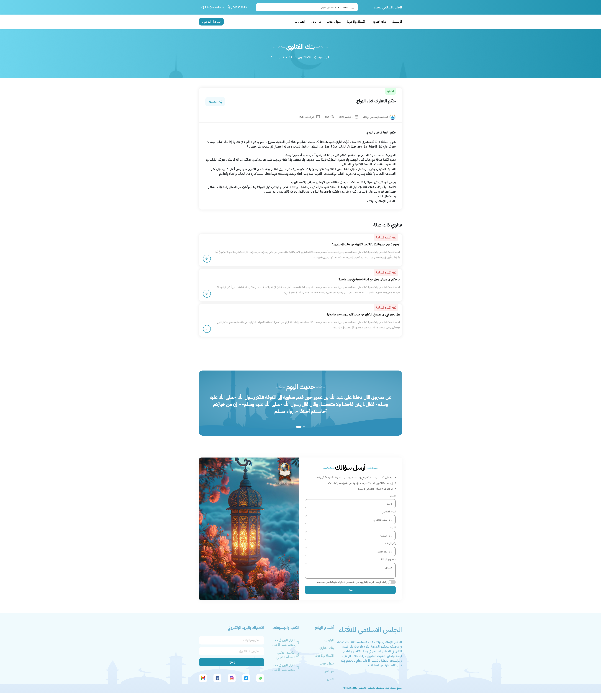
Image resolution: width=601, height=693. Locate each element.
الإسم (393, 496)
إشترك (232, 662)
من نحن (316, 21)
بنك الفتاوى (379, 21)
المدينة (393, 527)
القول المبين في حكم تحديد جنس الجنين (283, 642)
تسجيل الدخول (211, 21)
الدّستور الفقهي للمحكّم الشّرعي (285, 655)
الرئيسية (397, 21)
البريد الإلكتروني (389, 512)
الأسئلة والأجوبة (356, 21)
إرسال (350, 590)
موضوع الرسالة (388, 559)
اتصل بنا (300, 21)
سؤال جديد (334, 21)
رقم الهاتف (390, 543)
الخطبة (287, 56)
